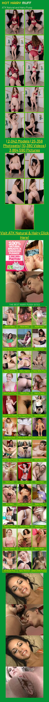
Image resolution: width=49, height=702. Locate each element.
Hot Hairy (16, 3)
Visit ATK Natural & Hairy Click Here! (24, 235)
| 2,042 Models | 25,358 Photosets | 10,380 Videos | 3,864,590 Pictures (24, 145)
